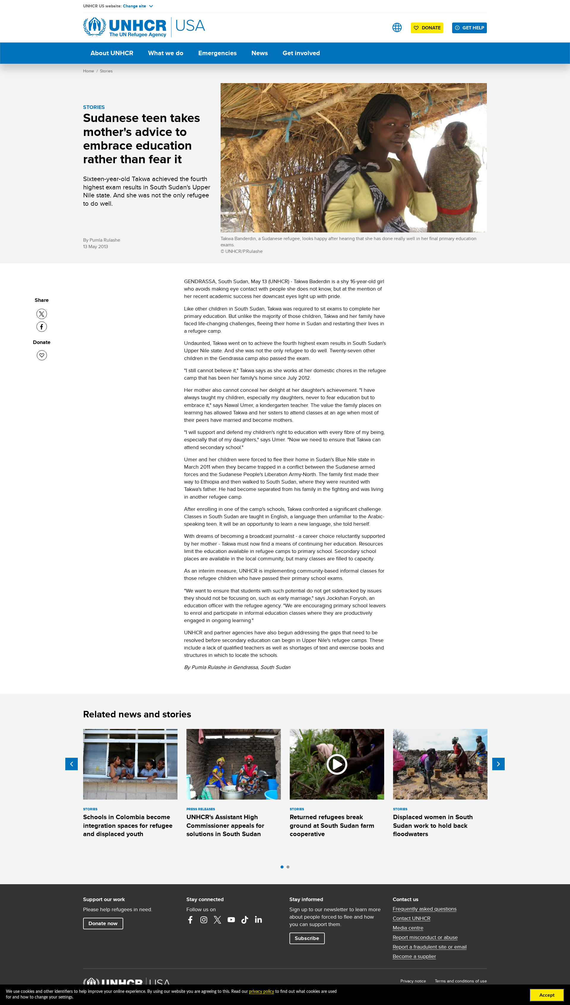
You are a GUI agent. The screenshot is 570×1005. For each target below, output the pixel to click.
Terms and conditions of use (461, 981)
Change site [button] (134, 6)
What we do (165, 53)
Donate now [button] (103, 923)
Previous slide (71, 764)
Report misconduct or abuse (425, 937)
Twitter (217, 920)
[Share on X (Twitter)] (42, 314)
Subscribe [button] (307, 938)
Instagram (204, 920)
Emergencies (217, 53)
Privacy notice (413, 981)
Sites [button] (397, 27)
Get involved (301, 53)
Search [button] (378, 27)
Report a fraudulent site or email (430, 947)
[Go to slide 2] (289, 868)
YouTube (231, 920)
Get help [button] (473, 27)
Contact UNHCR (411, 918)
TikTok (245, 920)
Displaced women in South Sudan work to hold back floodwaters (433, 825)
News (259, 53)
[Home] (124, 27)
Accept (547, 995)
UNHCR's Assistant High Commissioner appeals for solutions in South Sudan (225, 825)
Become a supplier (414, 956)
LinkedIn (258, 920)
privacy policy (261, 992)
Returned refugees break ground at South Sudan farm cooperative (332, 825)
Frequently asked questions (425, 909)
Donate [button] (431, 27)
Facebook (190, 920)
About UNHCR (112, 53)
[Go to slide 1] (283, 868)
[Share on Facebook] (42, 326)
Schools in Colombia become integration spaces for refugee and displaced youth (127, 825)
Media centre (408, 928)
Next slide (498, 764)
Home (88, 71)
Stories (106, 71)
